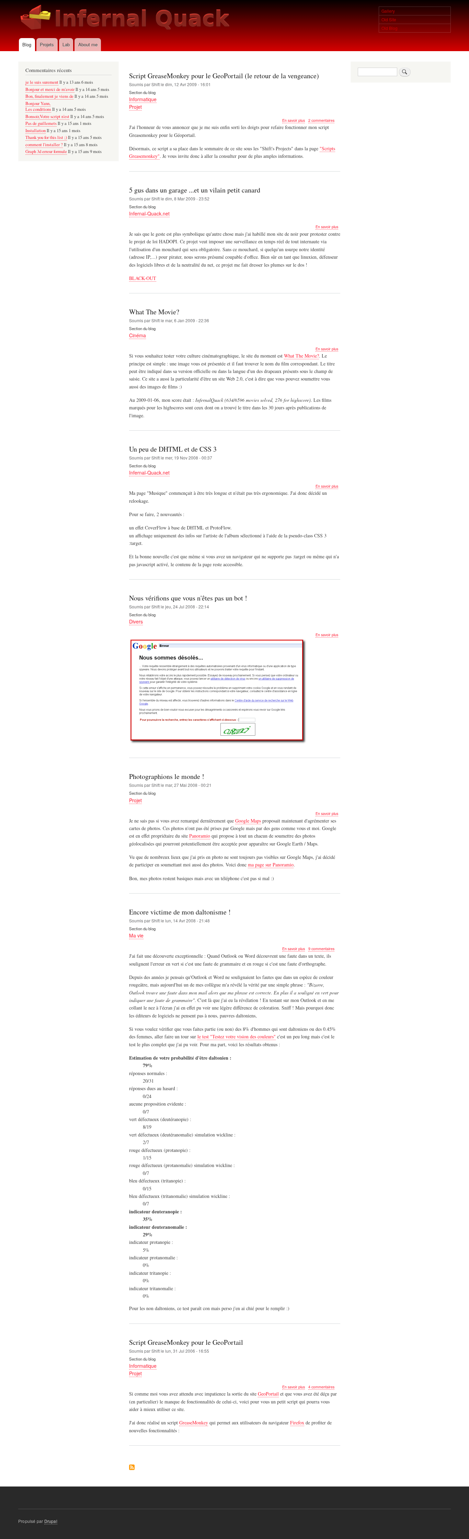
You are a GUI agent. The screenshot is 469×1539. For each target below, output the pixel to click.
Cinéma (137, 335)
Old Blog (389, 28)
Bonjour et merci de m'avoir (50, 89)
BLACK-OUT (142, 278)
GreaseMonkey (193, 1422)
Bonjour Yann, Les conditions (38, 107)
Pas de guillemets (41, 123)
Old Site (388, 19)
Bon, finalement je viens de (49, 96)
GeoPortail (268, 1393)
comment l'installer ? (44, 145)
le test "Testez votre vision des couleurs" (236, 1036)
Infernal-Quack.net (149, 213)
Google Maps (248, 820)
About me (88, 44)
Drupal (50, 1521)
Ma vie (136, 935)
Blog (26, 44)
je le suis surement (41, 82)
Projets (47, 44)
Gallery (388, 11)
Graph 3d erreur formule (46, 151)
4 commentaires (321, 1386)
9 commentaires (321, 948)
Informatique (143, 99)
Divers (136, 621)
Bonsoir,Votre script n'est (47, 116)
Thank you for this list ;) (46, 137)
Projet (135, 106)
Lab (66, 44)
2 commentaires (321, 120)
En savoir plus (293, 120)
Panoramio (199, 835)
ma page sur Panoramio (271, 864)
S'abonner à (132, 1468)
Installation (35, 130)
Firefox (297, 1422)
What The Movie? (301, 355)
